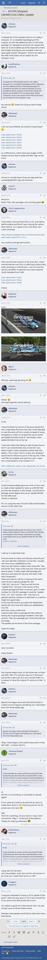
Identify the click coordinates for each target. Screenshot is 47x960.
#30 (44, 395)
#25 (44, 195)
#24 (44, 173)
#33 (44, 521)
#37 (44, 723)
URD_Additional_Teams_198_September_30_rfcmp (23, 466)
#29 (44, 376)
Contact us (6, 951)
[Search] (44, 2)
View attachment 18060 (11, 140)
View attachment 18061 (11, 142)
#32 (44, 481)
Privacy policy (30, 951)
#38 (44, 760)
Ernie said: (6, 526)
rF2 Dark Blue (8, 947)
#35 (44, 668)
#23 (44, 122)
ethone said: (7, 78)
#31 (44, 418)
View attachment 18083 (11, 282)
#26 (44, 217)
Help (39, 951)
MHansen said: (8, 765)
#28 (44, 303)
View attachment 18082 (11, 280)
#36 (44, 698)
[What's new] (39, 2)
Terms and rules (17, 951)
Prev (16, 921)
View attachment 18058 (11, 134)
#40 (44, 891)
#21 (44, 33)
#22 (44, 73)
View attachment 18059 (11, 137)
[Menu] (3, 2)
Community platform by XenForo (21, 958)
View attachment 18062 (11, 145)
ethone (6, 18)
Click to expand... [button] (23, 546)
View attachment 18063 (11, 147)
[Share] (40, 33)
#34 (44, 644)
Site (3, 953)
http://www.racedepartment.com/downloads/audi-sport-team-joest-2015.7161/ (23, 235)
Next (31, 921)
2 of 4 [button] (24, 921)
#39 (44, 839)
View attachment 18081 (11, 277)
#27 (44, 258)
